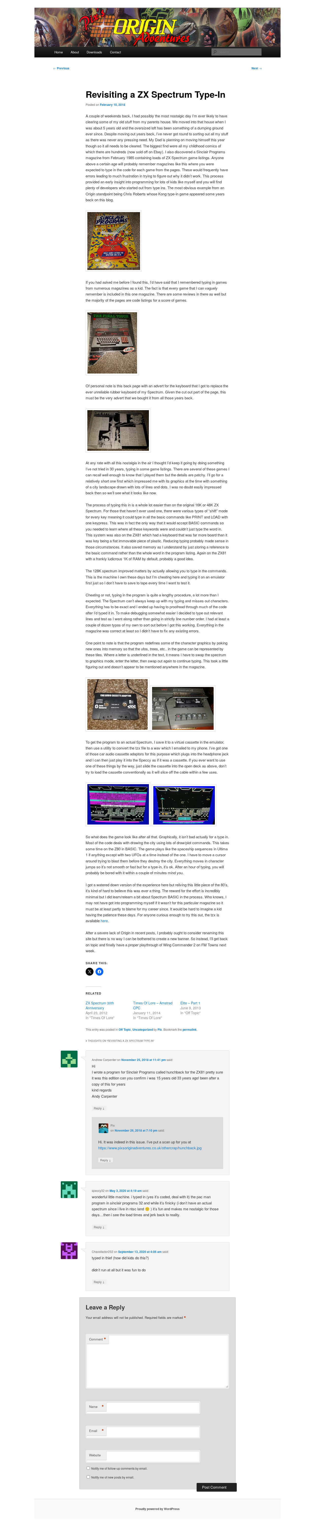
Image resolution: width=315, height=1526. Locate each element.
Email (96, 1431)
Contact (115, 52)
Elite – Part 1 (190, 1002)
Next (257, 68)
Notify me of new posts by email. (112, 1477)
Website (95, 1455)
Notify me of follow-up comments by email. (119, 1468)
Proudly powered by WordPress (157, 1509)
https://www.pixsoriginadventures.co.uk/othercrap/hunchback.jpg (150, 1147)
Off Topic (125, 1029)
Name (96, 1407)
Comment (97, 1339)
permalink (190, 1029)
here (104, 920)
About (75, 52)
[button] (114, 241)
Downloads (94, 52)
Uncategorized (142, 1029)
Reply (99, 1108)
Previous (61, 68)
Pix (160, 1029)
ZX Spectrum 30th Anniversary (100, 1005)
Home (58, 52)
